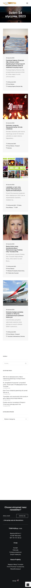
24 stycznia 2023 (11, 82)
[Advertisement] (15, 441)
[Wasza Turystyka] (9, 3)
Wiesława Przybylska (12, 270)
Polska (19, 205)
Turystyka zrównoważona (13, 336)
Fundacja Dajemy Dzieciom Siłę (14, 86)
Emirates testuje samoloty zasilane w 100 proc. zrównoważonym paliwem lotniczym (15, 314)
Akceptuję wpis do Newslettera (13, 520)
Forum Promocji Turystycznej (15, 566)
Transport (17, 145)
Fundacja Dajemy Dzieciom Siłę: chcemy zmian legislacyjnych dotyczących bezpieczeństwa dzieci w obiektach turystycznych (15, 64)
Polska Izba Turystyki (13, 273)
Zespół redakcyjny (15, 554)
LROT (16, 207)
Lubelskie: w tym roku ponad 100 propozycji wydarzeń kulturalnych (13, 188)
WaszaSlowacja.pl (15, 569)
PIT (7, 273)
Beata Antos (21, 270)
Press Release (10, 84)
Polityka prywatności (16, 552)
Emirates (9, 148)
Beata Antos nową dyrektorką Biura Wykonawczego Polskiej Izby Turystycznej (14, 249)
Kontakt (15, 548)
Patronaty (15, 550)
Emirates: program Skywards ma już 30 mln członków (14, 127)
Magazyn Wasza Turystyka (15, 564)
